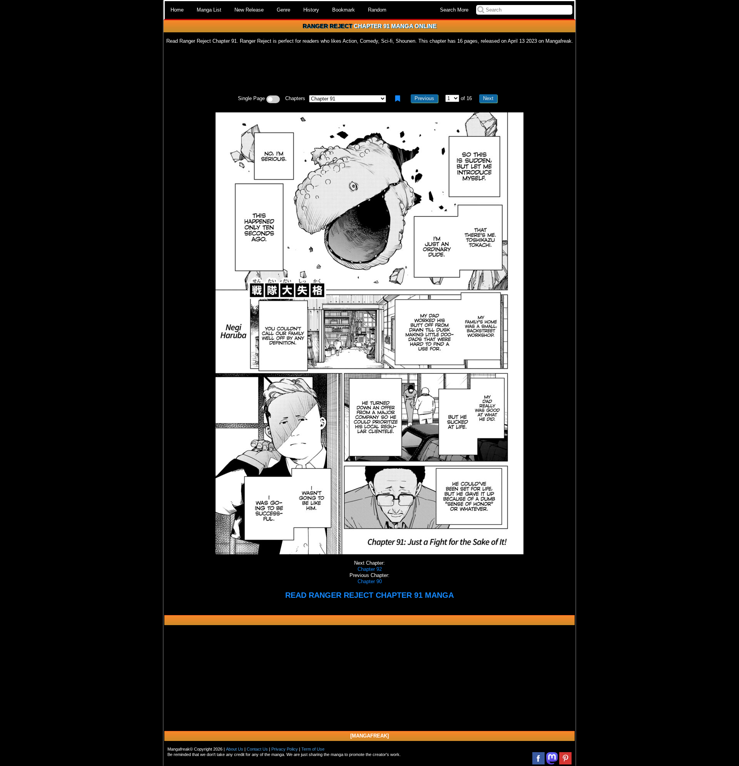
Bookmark (343, 10)
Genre (283, 10)
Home (177, 10)
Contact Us (257, 749)
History (311, 10)
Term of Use (312, 749)
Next (488, 98)
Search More (454, 10)
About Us (234, 749)
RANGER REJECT (327, 26)
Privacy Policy (284, 749)
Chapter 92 (370, 569)
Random (377, 10)
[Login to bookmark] (397, 98)
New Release (249, 10)
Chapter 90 (370, 581)
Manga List (209, 10)
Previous (424, 98)
